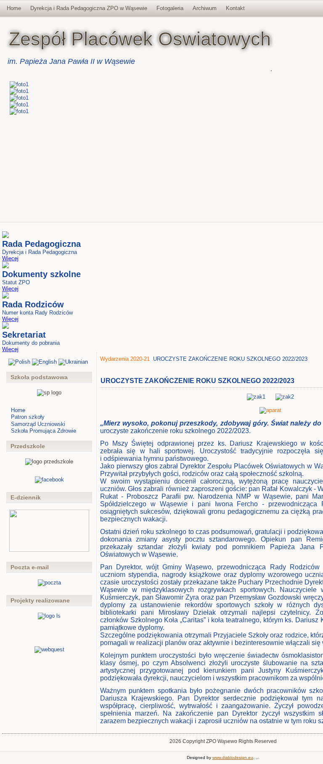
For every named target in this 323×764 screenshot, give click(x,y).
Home (14, 8)
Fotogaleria (169, 8)
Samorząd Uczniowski (38, 424)
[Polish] (19, 361)
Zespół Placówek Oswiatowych (140, 39)
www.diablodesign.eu (232, 757)
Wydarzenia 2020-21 (125, 359)
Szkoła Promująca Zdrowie (43, 431)
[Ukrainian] (73, 361)
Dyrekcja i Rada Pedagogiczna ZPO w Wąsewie (88, 8)
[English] (44, 361)
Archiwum (205, 8)
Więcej (10, 258)
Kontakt (235, 8)
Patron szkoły (28, 417)
